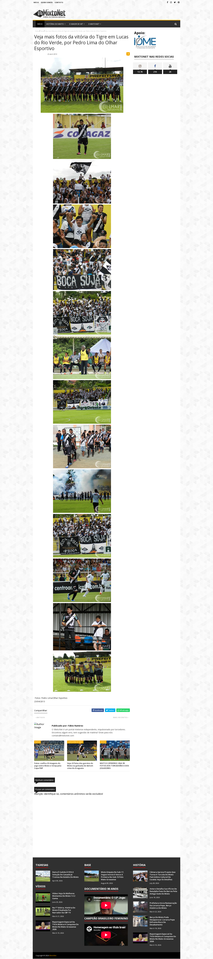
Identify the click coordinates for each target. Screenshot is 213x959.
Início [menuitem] (40, 24)
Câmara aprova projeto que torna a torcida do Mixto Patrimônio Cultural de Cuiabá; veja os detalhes (162, 876)
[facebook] (167, 2)
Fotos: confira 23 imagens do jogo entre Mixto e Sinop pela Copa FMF (47, 765)
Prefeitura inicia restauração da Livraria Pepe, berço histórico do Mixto (163, 905)
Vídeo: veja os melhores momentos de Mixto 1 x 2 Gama (63, 896)
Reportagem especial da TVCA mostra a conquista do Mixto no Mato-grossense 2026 (65, 926)
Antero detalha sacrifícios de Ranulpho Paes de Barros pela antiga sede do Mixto (163, 891)
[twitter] (174, 2)
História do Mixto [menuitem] (55, 24)
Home (37, 31)
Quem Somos (47, 2)
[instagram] (171, 2)
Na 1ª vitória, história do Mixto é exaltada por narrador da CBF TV (63, 910)
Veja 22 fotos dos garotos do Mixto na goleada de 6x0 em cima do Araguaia (80, 765)
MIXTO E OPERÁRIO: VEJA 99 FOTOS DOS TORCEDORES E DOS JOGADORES (114, 765)
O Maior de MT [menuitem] (76, 24)
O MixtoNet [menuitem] (93, 24)
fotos (41, 31)
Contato (59, 2)
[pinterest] (178, 2)
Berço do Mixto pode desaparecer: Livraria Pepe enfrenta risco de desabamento (162, 921)
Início (36, 2)
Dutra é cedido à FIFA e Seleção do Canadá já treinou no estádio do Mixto (65, 874)
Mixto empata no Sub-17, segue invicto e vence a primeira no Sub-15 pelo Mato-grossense (112, 876)
